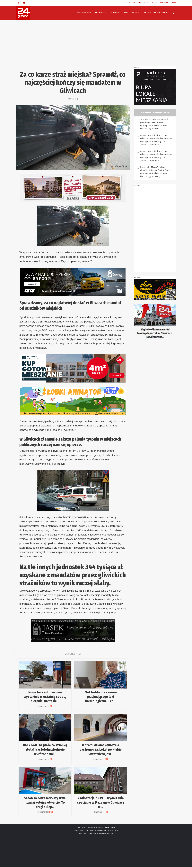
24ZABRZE (164, 3)
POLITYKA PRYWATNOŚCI (106, 830)
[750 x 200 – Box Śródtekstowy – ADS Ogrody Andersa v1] (73, 368)
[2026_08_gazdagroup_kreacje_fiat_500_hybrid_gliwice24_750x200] (73, 281)
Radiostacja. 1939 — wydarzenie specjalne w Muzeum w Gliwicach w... (100, 802)
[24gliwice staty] (155, 321)
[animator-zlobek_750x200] (73, 400)
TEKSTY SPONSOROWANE (101, 833)
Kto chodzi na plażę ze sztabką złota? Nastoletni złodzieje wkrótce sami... (45, 749)
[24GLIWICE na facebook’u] (19, 3)
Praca (173, 3)
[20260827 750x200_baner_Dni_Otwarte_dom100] (73, 187)
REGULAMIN (110, 827)
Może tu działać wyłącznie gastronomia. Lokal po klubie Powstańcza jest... (101, 749)
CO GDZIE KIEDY (131, 12)
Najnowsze (84, 12)
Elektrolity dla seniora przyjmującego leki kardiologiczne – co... (101, 696)
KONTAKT (131, 3)
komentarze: (45, 706)
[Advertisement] (96, 41)
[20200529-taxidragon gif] (155, 289)
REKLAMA (141, 3)
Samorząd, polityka (155, 12)
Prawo (115, 12)
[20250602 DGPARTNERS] (155, 87)
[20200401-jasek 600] (73, 630)
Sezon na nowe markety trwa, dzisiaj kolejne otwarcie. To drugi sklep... (45, 802)
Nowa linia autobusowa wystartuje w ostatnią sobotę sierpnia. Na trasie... (45, 696)
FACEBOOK (152, 3)
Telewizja (101, 12)
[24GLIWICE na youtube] (24, 3)
